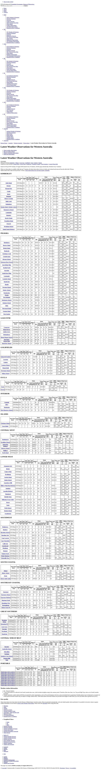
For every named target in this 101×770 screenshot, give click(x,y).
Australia (6, 128)
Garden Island (8, 477)
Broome (9, 185)
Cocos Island (5, 426)
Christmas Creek (6, 253)
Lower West (23, 164)
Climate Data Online (8, 730)
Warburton (7, 407)
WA (4, 58)
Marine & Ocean (7, 713)
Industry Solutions (8, 743)
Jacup (5, 576)
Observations (10, 24)
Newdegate (4, 631)
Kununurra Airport (9, 209)
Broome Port (8, 188)
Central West (16, 164)
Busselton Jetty (5, 535)
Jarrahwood (5, 546)
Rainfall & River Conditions (13, 28)
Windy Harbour (5, 556)
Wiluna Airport (6, 373)
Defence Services (8, 739)
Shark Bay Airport (6, 343)
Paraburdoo (7, 293)
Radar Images (10, 135)
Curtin (8, 191)
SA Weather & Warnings (12, 75)
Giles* (6, 404)
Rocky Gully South (5, 578)
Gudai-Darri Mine (6, 273)
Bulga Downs (6, 329)
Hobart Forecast (10, 94)
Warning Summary (11, 118)
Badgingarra (5, 439)
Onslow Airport (7, 290)
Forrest (3, 389)
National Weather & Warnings (14, 131)
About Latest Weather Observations (25, 703)
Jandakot (8, 488)
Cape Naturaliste (5, 541)
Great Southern (44, 164)
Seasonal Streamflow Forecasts (11, 731)
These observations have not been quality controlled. (37, 170)
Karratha (6, 270)
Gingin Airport (8, 480)
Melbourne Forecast (11, 36)
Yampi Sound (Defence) (9, 229)
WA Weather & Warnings (12, 61)
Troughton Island (8, 221)
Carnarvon (6, 327)
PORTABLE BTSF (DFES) (8, 675)
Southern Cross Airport (7, 656)
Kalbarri (5, 446)
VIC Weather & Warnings (13, 32)
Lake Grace (4, 626)
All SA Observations (11, 85)
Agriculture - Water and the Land (11, 712)
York (7, 660)
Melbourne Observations (12, 40)
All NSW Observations (12, 26)
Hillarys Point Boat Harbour (8, 485)
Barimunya (7, 242)
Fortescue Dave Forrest (7, 262)
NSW (5, 14)
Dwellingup (8, 474)
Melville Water (8, 496)
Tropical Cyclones (8, 709)
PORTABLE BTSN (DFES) (8, 683)
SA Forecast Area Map (12, 81)
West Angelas (6, 314)
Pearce (8, 502)
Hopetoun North (6, 600)
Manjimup (5, 548)
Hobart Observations (11, 98)
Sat (7, 723)
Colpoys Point (7, 471)
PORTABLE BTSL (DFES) (8, 680)
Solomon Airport (7, 303)
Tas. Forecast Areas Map (12, 95)
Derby (8, 194)
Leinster (6, 362)
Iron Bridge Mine (6, 265)
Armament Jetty (8, 466)
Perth (8, 505)
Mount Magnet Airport (6, 337)
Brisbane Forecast (11, 50)
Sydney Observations (11, 25)
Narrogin (4, 629)
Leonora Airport (5, 365)
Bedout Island (6, 248)
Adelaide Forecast (11, 79)
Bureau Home (4, 143)
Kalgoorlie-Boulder (5, 356)
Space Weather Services (9, 740)
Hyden (4, 621)
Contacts (6, 12)
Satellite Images (10, 138)
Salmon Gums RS (5, 607)
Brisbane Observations (12, 54)
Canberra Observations (12, 112)
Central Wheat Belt (53, 164)
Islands (40, 162)
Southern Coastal (36, 164)
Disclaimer (62, 768)
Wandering (4, 634)
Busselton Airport (5, 532)
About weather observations (10, 150)
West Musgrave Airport (7, 410)
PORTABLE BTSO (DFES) (8, 685)
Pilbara (17, 162)
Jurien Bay (5, 444)
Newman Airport (6, 287)
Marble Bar (7, 281)
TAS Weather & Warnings (13, 90)
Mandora (8, 215)
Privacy (67, 768)
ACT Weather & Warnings (13, 105)
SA (4, 73)
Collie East (5, 543)
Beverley (7, 646)
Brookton (4, 620)
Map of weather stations (9, 151)
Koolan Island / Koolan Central (8, 207)
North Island (5, 452)
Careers (5, 756)
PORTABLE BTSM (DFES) (8, 682)
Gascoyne (22, 162)
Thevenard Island (6, 308)
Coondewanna (6, 256)
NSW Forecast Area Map (12, 22)
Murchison (6, 339)
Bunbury (5, 529)
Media (5, 11)
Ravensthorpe (5, 605)
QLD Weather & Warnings (13, 46)
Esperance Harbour (6, 597)
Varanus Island (7, 311)
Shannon (5, 551)
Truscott (9, 223)
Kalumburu (9, 204)
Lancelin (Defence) (8, 491)
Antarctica (6, 140)
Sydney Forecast (10, 21)
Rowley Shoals (8, 218)
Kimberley (12, 162)
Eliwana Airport (7, 259)
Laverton (5, 359)
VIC (5, 29)
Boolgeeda (6, 251)
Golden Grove (6, 331)
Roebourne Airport (7, 300)
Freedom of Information (9, 760)
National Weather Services (10, 736)
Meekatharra (6, 334)
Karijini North (6, 267)
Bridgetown (5, 527)
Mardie (7, 284)
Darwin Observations (11, 124)
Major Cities (9, 134)
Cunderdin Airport (7, 649)
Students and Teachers (9, 763)
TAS (5, 87)
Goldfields (27, 162)
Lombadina (9, 212)
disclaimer (45, 703)
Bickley (8, 469)
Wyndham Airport (8, 226)
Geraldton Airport (5, 442)
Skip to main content (8, 1)
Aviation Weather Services (10, 738)
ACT (5, 102)
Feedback (6, 758)
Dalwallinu (7, 651)
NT (4, 114)
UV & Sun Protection (9, 715)
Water (5, 707)
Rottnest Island (8, 510)
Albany (5, 571)
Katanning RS (4, 624)
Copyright (4, 768)
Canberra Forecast (11, 108)
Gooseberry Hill (8, 483)
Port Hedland (6, 297)
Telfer (6, 305)
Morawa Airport (5, 448)
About (5, 9)
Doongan (8, 196)
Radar (8, 722)
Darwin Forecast (10, 120)
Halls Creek (9, 201)
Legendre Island (7, 279)
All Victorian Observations (13, 41)
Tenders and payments (9, 744)
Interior (36, 162)
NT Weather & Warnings (12, 116)
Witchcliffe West (5, 558)
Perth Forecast (10, 65)
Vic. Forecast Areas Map (12, 37)
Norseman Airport (5, 370)
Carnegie (6, 402)
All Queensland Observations (13, 56)
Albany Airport (5, 573)
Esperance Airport (5, 594)
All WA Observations (11, 70)
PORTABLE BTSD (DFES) (8, 673)
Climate (5, 708)
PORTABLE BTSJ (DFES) (8, 678)
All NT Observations (11, 126)
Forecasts (9, 20)
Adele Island (9, 183)
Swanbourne (8, 513)
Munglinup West (6, 603)
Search (2, 5)
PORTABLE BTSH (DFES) (8, 677)
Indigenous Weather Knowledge (11, 761)
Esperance (5, 592)
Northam (7, 654)
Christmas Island (5, 423)
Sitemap (5, 757)
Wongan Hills (6, 658)
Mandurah (8, 494)
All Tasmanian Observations (13, 99)
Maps (8, 724)
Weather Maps (10, 136)
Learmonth (7, 276)
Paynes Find (7, 341)
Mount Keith (5, 368)
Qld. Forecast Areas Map (12, 52)
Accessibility (73, 768)
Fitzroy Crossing (9, 198)
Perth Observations (11, 69)
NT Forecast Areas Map (12, 122)
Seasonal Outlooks (8, 727)
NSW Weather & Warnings (13, 17)
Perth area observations (9, 154)
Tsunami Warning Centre (9, 711)
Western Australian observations (11, 153)
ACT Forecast (10, 110)
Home (5, 8)
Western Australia (18, 143)
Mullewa (5, 450)
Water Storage (7, 732)
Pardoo (7, 295)
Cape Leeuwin (5, 538)
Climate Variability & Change (10, 728)
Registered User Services (9, 741)
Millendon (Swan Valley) (8, 499)
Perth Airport (8, 508)
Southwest (28, 164)
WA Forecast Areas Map (12, 66)
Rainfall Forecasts (8, 726)
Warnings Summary (11, 18)
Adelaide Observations (12, 83)
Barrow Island (6, 245)
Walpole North (5, 553)
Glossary (6, 762)
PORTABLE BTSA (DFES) (8, 672)
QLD (5, 44)
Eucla (32, 162)
